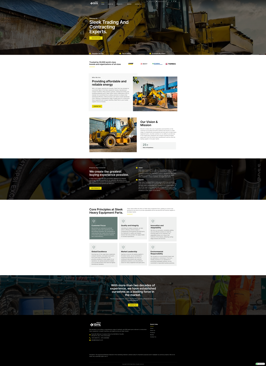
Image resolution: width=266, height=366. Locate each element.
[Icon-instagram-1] (173, 1)
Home (102, 4)
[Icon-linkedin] (176, 1)
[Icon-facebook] (171, 1)
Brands (129, 4)
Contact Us (138, 4)
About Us (110, 4)
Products (119, 4)
